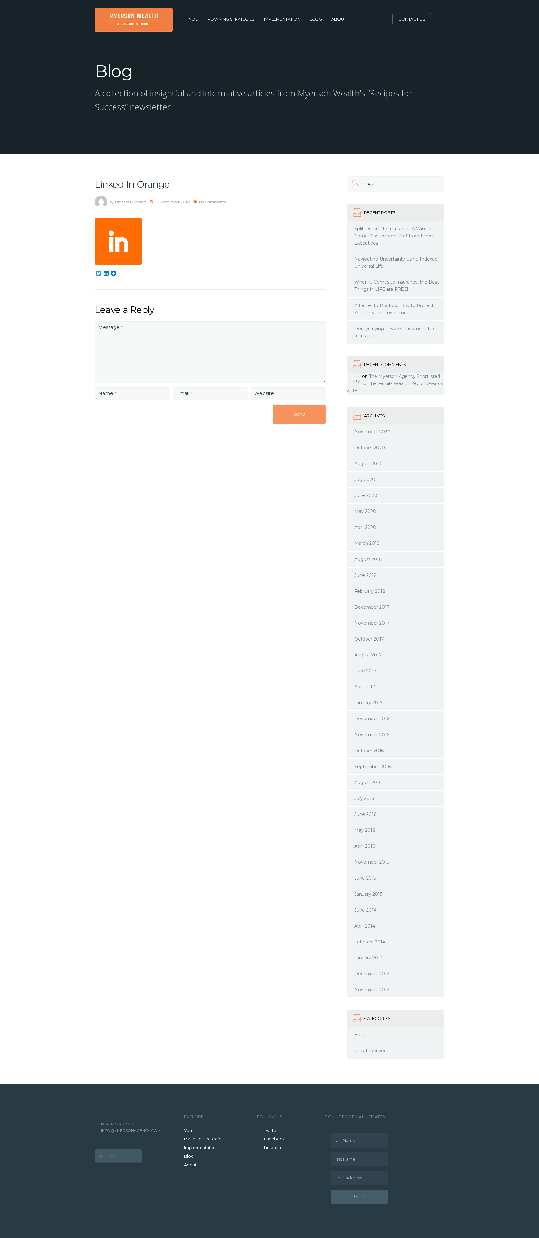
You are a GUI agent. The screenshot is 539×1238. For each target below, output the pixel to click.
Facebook (274, 1138)
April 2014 (364, 926)
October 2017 (369, 639)
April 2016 (364, 846)
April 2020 (365, 527)
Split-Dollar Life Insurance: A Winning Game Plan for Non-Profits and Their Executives (394, 236)
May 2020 (365, 511)
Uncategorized (370, 1051)
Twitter (271, 1130)
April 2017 (364, 687)
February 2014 (369, 942)
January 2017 (368, 702)
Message (110, 327)
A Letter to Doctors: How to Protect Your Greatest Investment (394, 309)
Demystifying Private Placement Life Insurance (395, 332)
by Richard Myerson (127, 201)
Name (107, 393)
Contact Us (411, 19)
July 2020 (364, 479)
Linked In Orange (132, 184)
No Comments (212, 201)
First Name (343, 1157)
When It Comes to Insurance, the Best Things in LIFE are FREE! (396, 285)
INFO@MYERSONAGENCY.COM (131, 1130)
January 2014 (368, 958)
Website (264, 393)
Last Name (343, 1138)
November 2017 (372, 623)
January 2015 (368, 894)
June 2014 (365, 910)
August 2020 (368, 463)
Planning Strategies (231, 19)
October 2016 (369, 750)
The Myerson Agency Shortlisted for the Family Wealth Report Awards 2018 (395, 383)
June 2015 (365, 878)
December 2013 (371, 974)
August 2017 (368, 655)
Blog (316, 19)
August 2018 (368, 559)
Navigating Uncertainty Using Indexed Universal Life (396, 262)
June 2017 (365, 671)
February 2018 (370, 591)
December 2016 (371, 718)
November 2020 (372, 432)
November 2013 (371, 989)
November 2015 (371, 862)
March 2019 (367, 543)
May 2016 (364, 830)
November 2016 (371, 735)
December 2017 (372, 607)
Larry (354, 380)
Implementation (282, 19)
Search (363, 181)
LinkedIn (272, 1147)
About (338, 19)
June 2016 (365, 814)
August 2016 (367, 782)
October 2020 (369, 448)
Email (184, 393)
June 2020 (365, 495)
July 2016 (364, 798)
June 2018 (365, 575)
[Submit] (354, 184)
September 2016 (372, 766)
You (193, 19)
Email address (346, 1175)
